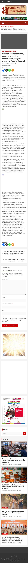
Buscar (24, 433)
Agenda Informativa (14, 559)
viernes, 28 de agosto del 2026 (9, 490)
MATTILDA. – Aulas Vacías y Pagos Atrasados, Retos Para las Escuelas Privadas (13, 486)
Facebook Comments (17, 270)
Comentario (5, 279)
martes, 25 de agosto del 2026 (9, 542)
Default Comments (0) (7, 270)
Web (3, 310)
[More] (12, 70)
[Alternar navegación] (3, 23)
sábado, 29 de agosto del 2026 (9, 464)
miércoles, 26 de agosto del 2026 (10, 516)
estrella (19, 464)
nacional (5, 455)
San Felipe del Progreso (9, 51)
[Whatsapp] (9, 70)
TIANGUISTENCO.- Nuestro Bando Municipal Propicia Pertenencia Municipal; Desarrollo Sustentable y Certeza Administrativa (14, 253)
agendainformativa (6, 65)
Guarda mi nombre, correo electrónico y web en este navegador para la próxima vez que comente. (14, 320)
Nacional (5, 439)
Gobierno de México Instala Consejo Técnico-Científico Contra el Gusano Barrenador (13, 460)
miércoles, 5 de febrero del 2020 (9, 63)
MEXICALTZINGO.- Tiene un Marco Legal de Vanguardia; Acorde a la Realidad (13, 260)
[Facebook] (3, 70)
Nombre (4, 297)
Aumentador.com (14, 561)
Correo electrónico (7, 303)
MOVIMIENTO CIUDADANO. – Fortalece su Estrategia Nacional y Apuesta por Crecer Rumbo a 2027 (12, 539)
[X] (6, 70)
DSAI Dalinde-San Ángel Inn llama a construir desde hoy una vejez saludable (13, 512)
